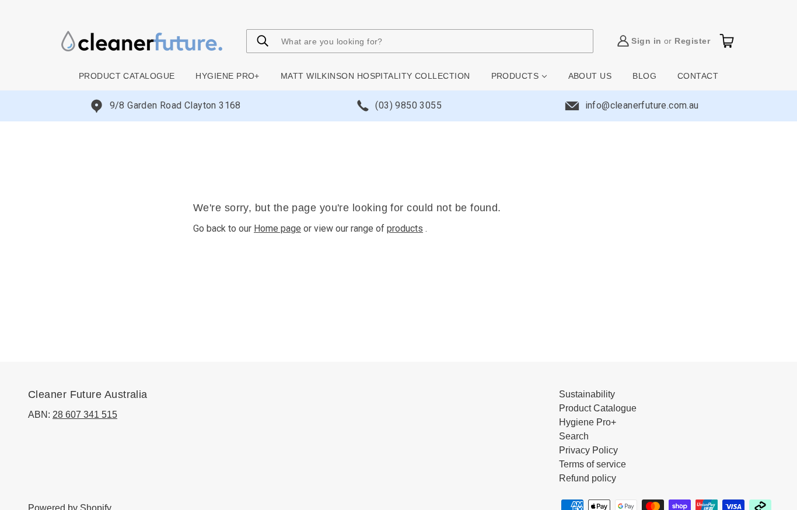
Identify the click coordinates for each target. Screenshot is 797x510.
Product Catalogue (598, 408)
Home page (277, 228)
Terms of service (592, 464)
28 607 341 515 (85, 415)
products (405, 228)
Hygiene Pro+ (587, 422)
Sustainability (587, 394)
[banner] (141, 40)
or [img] (670, 41)
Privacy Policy (588, 450)
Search (574, 436)
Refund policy (587, 478)
